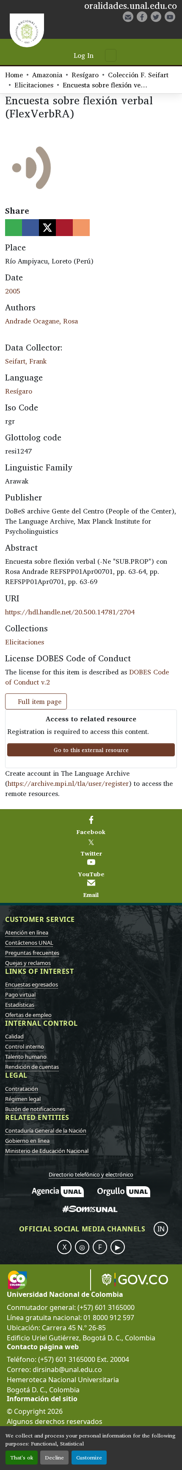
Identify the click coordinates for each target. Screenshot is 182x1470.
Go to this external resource (91, 750)
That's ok (21, 1457)
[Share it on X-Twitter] (47, 227)
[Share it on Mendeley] (64, 227)
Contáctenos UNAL (29, 942)
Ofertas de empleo (28, 1015)
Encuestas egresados (31, 984)
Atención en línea (26, 932)
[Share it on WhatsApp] (13, 227)
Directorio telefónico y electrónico (91, 1174)
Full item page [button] (38, 701)
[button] (141, 31)
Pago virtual (20, 994)
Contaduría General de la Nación (45, 1130)
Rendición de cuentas (32, 1067)
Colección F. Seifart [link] (138, 75)
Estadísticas (19, 1004)
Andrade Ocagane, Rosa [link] (41, 320)
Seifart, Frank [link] (26, 361)
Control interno (24, 1046)
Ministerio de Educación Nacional (46, 1151)
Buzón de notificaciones (35, 1109)
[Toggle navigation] (110, 55)
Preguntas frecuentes (32, 952)
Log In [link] (84, 55)
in (161, 1229)
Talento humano (26, 1056)
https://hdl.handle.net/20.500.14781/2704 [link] (70, 611)
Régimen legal (23, 1099)
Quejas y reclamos (28, 963)
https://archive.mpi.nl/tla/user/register (68, 783)
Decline (54, 1457)
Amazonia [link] (47, 75)
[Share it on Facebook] (30, 227)
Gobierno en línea (27, 1140)
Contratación (21, 1088)
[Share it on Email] (81, 227)
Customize (89, 1457)
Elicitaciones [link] (33, 85)
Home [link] (14, 75)
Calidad (14, 1036)
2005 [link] (12, 290)
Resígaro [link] (85, 75)
